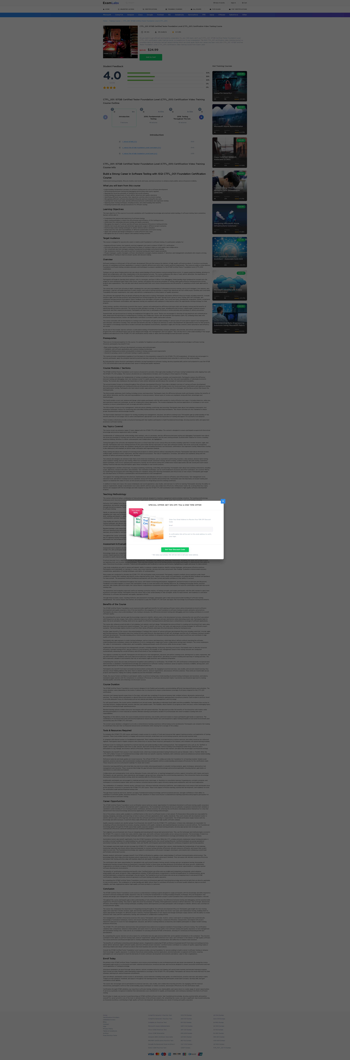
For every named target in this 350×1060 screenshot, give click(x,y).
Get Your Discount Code (175, 549)
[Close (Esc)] (223, 501)
